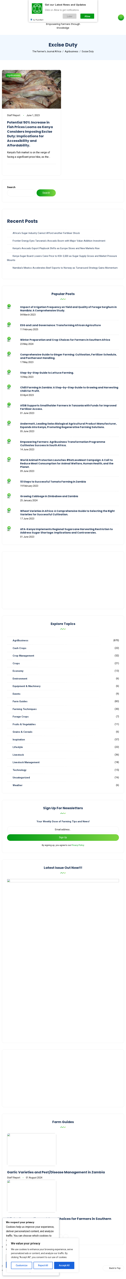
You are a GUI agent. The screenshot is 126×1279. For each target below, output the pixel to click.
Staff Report (13, 115)
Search (11, 187)
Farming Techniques (25, 709)
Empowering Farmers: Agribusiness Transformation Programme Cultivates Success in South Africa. (62, 443)
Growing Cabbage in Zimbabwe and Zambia (49, 496)
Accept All (64, 1265)
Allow (87, 16)
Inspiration (19, 739)
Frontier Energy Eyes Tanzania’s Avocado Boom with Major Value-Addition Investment (59, 240)
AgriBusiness (13, 75)
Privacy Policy (78, 845)
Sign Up (63, 837)
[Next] (65, 1236)
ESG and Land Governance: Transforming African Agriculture (60, 325)
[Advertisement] (63, 580)
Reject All (43, 1265)
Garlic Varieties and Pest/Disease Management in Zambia (56, 1172)
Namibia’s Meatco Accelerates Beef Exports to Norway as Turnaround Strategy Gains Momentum (65, 267)
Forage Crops (21, 716)
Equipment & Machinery (27, 686)
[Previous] (60, 1236)
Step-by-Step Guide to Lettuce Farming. (47, 372)
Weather (17, 785)
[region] (43, 1255)
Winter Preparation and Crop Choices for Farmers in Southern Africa (65, 340)
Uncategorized (21, 777)
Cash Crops (19, 648)
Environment (20, 678)
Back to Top (115, 1268)
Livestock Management (26, 762)
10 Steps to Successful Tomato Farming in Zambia (53, 481)
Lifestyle (18, 747)
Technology (19, 770)
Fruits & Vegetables (24, 724)
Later (69, 16)
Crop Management (23, 655)
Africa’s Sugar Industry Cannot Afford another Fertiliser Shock (46, 233)
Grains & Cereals (22, 731)
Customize (21, 1265)
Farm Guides (20, 701)
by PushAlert (38, 19)
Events (16, 693)
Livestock (18, 754)
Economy (18, 670)
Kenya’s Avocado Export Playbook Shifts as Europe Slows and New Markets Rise (56, 248)
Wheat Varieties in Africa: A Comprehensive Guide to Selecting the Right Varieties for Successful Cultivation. (67, 512)
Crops (16, 663)
